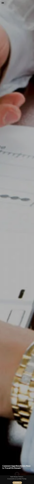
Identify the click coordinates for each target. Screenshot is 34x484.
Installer (17, 482)
